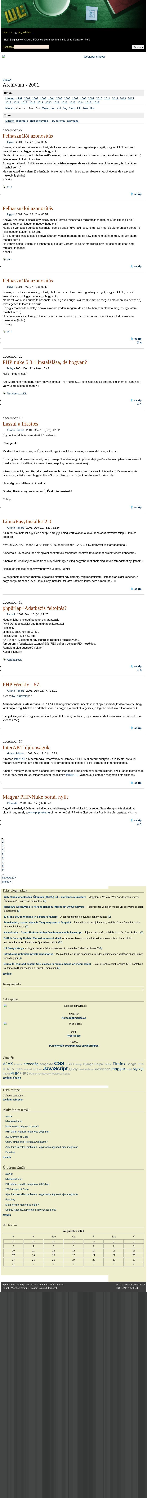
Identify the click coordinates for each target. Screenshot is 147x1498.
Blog (5, 39)
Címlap (7, 79)
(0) (44, 901)
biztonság (31, 1064)
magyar (118, 1069)
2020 (48, 102)
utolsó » (7, 881)
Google (131, 1064)
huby (10, 368)
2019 (40, 102)
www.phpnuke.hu (39, 812)
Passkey (10, 1152)
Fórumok (38, 39)
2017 (24, 102)
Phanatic (12, 803)
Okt (79, 108)
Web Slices (74, 1035)
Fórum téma (57, 120)
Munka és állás (63, 39)
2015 (8, 102)
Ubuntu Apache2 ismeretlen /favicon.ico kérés (30, 1209)
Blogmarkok (16, 39)
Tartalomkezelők (17, 393)
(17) (60, 942)
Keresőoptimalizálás (74, 1017)
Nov (85, 108)
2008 (83, 98)
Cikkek (28, 39)
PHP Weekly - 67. (21, 684)
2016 (16, 102)
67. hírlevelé (19, 696)
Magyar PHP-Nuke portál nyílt (35, 797)
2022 (64, 102)
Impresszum (8, 1285)
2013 (123, 98)
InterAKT (19, 759)
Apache (18, 1064)
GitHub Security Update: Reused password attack (33, 938)
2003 (43, 98)
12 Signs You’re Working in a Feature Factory (30, 916)
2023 (72, 102)
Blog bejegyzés (38, 120)
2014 (131, 98)
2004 (51, 98)
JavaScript (55, 1068)
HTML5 (19, 1069)
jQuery (73, 1069)
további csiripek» (13, 1099)
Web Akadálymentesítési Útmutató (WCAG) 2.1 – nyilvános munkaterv (45, 897)
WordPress (57, 1073)
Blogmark (22, 120)
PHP (9, 187)
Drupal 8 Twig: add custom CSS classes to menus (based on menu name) (47, 964)
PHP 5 (24, 1073)
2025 (88, 102)
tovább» (7, 973)
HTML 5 (8, 1069)
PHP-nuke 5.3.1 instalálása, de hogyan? (45, 362)
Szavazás (72, 120)
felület (108, 1064)
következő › (9, 877)
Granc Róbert (15, 429)
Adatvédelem (41, 1285)
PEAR (6, 1073)
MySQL (138, 1069)
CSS (59, 1063)
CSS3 (69, 1064)
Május (45, 108)
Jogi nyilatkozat (24, 1285)
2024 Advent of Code (17, 1136)
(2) (18, 910)
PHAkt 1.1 (72, 774)
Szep (72, 108)
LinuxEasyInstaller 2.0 (27, 521)
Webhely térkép (19, 1288)
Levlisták (49, 39)
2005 (59, 98)
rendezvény (44, 1073)
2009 (91, 98)
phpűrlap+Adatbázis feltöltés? (35, 608)
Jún (53, 108)
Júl (59, 108)
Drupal (99, 1064)
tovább (7, 1157)
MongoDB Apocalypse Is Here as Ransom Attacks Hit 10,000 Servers (44, 906)
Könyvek (78, 39)
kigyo (10, 142)
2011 (107, 98)
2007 (75, 98)
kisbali (11, 614)
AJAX (8, 1064)
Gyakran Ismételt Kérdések (43, 1288)
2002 (35, 98)
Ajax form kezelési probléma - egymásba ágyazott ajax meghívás (41, 1147)
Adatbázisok (14, 659)
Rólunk (5, 1288)
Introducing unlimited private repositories (28, 954)
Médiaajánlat (57, 1285)
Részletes (8, 46)
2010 (99, 98)
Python (33, 1073)
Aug (65, 108)
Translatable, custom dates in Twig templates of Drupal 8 (37, 922)
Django (88, 1064)
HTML (141, 1064)
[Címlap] (15, 10)
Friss (87, 39)
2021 (56, 102)
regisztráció (25, 32)
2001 (27, 98)
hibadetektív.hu (13, 1121)
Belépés (7, 32)
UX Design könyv (14, 948)
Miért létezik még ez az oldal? (22, 1126)
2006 (67, 98)
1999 (19, 98)
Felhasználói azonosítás (28, 136)
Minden (9, 98)
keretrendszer (86, 1069)
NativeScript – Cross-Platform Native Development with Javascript (43, 932)
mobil (129, 1069)
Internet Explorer (33, 1069)
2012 (115, 98)
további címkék (12, 1077)
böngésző (46, 1064)
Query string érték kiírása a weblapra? (26, 1141)
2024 (80, 102)
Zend (67, 1073)
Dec (92, 108)
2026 (96, 102)
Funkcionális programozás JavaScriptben (74, 1045)
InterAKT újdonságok (26, 747)
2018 (32, 102)
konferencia (102, 1069)
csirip (138, 193)
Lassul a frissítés (20, 424)
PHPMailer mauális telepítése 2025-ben (27, 1131)
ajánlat (9, 1116)
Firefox (119, 1064)
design (78, 1064)
